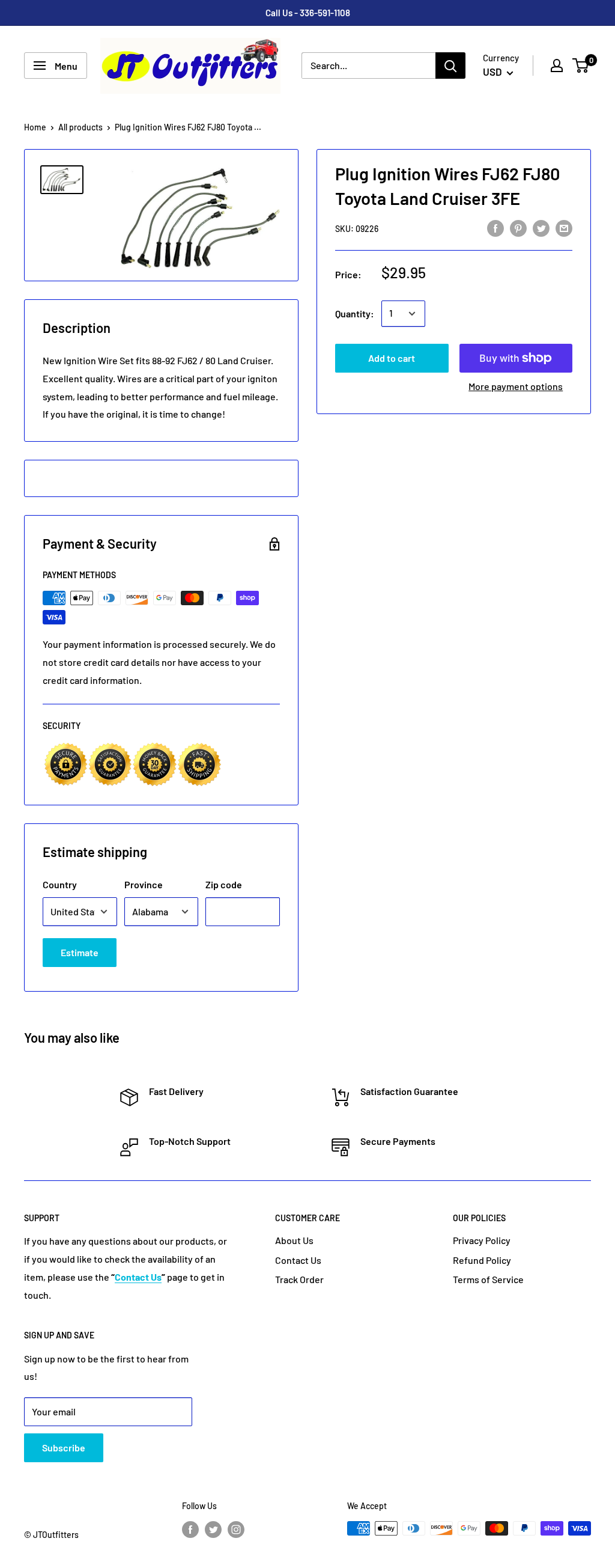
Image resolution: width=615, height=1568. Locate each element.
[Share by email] (564, 227)
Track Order (299, 1279)
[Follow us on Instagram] (236, 1529)
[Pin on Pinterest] (518, 227)
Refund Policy (482, 1260)
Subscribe (63, 1447)
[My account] (557, 65)
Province (143, 884)
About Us (294, 1240)
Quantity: (354, 313)
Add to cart (391, 358)
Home (35, 127)
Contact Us (298, 1260)
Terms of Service (488, 1279)
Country (60, 884)
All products (80, 127)
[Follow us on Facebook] (190, 1529)
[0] (581, 65)
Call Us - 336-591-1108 (307, 12)
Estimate (79, 952)
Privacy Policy (481, 1240)
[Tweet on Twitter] (541, 227)
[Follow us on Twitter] (213, 1529)
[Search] (450, 65)
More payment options (515, 386)
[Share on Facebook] (495, 227)
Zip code (223, 884)
